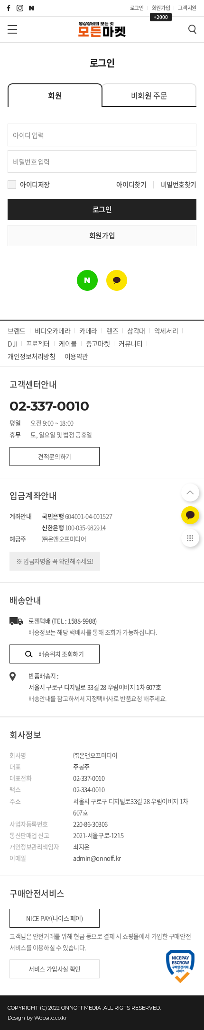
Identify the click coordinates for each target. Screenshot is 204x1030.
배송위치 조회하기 (60, 653)
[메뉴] (12, 29)
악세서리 (166, 330)
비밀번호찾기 (178, 184)
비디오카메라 (52, 330)
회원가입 (161, 8)
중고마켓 (98, 343)
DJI (12, 343)
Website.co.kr (50, 1017)
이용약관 (76, 356)
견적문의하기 (54, 456)
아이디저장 (35, 184)
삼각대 (136, 330)
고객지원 (187, 8)
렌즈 (112, 330)
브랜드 (17, 330)
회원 (55, 95)
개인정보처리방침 (32, 356)
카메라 (88, 330)
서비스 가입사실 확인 (54, 968)
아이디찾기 (131, 184)
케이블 (68, 343)
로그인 (137, 8)
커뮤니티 (130, 343)
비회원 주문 (149, 95)
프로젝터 (38, 343)
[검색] (192, 29)
